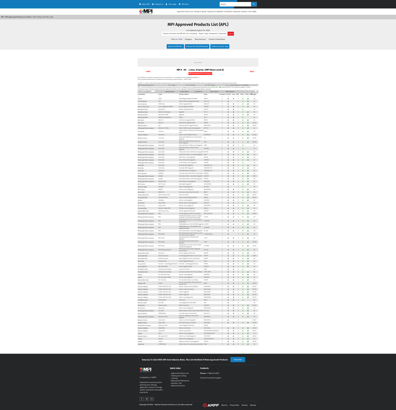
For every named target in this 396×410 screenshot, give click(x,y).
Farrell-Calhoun (142, 101)
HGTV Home (141, 184)
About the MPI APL (175, 46)
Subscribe (238, 360)
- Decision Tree (176, 383)
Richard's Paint (142, 302)
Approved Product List (185, 11)
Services (245, 405)
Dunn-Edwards (142, 104)
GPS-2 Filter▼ (230, 91)
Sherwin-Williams (143, 134)
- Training (174, 378)
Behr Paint (141, 120)
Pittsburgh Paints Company (146, 128)
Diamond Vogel (142, 187)
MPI (2, 17)
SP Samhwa (141, 305)
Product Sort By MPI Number (197, 46)
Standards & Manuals (232, 11)
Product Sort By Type (220, 46)
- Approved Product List (179, 373)
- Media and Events (177, 386)
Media (254, 11)
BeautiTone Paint (143, 109)
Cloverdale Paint (142, 197)
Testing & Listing (200, 11)
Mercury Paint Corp (143, 106)
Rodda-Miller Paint (143, 195)
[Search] (254, 4)
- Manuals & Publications (179, 381)
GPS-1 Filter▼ (214, 91)
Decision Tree (246, 11)
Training (210, 11)
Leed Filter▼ (198, 91)
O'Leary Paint (142, 264)
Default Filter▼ (170, 91)
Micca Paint (141, 192)
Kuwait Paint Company (144, 325)
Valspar (140, 98)
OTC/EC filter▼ (184, 91)
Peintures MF (141, 283)
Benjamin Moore (142, 125)
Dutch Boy (141, 165)
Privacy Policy (234, 405)
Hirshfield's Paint (143, 269)
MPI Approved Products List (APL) (18, 17)
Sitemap (253, 405)
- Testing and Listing (178, 376)
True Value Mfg (142, 208)
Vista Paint (141, 131)
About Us (224, 405)
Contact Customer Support (210, 378)
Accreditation (218, 11)
